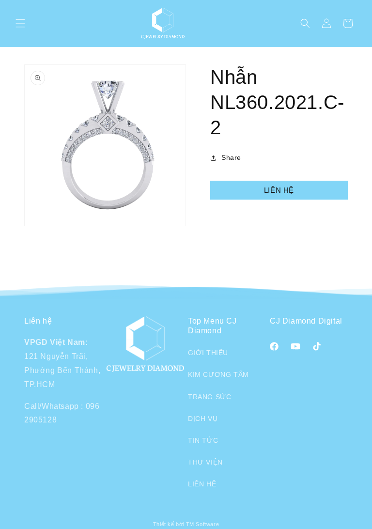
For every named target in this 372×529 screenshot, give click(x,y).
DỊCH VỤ (202, 418)
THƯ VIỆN (205, 462)
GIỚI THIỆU (208, 353)
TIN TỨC (203, 440)
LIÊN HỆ (279, 190)
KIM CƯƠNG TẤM (218, 374)
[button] (20, 23)
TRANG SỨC (209, 397)
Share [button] (231, 157)
